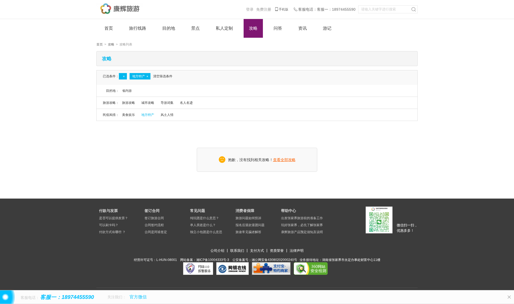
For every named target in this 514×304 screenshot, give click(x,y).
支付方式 (257, 250)
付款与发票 (108, 210)
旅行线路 (137, 28)
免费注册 (263, 9)
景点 (195, 28)
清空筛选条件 (162, 76)
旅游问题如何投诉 (248, 218)
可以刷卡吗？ (108, 225)
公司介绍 (217, 250)
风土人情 (167, 115)
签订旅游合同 (154, 218)
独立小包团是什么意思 (206, 232)
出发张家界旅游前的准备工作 (302, 218)
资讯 (302, 28)
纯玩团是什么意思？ (204, 218)
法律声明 (297, 250)
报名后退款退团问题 (250, 225)
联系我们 (237, 250)
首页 (108, 28)
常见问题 (197, 210)
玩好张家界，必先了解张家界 (302, 225)
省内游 (127, 91)
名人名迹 (186, 103)
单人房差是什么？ (203, 225)
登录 (250, 9)
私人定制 (224, 28)
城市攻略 (147, 103)
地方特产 (147, 115)
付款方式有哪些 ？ (112, 232)
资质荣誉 (277, 250)
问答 (278, 28)
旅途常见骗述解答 (248, 232)
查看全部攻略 (284, 160)
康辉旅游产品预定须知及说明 (302, 232)
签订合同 (152, 210)
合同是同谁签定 (156, 232)
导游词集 (167, 103)
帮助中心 (288, 210)
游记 (327, 28)
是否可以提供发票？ (113, 218)
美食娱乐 (128, 115)
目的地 (168, 28)
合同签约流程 (154, 225)
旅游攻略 (128, 103)
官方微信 (138, 297)
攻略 (253, 28)
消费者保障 (245, 210)
